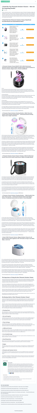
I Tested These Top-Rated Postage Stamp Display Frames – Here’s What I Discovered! (14, 388)
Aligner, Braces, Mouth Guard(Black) (19, 68)
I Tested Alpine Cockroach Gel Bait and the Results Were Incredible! (11, 400)
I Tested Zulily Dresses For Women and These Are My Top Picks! (11, 377)
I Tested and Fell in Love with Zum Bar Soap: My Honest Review (11, 376)
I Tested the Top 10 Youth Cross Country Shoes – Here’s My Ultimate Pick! (12, 402)
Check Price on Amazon (30, 29)
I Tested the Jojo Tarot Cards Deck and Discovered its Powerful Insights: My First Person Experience (16, 404)
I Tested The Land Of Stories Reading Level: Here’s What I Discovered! (11, 396)
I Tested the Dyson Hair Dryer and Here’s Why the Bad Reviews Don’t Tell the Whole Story (15, 390)
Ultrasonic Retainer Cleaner (9, 155)
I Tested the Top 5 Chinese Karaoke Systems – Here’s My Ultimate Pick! (12, 398)
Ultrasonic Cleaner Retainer (9, 113)
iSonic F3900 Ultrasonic (8, 237)
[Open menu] (35, 1)
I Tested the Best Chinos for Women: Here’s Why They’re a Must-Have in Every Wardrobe (14, 386)
